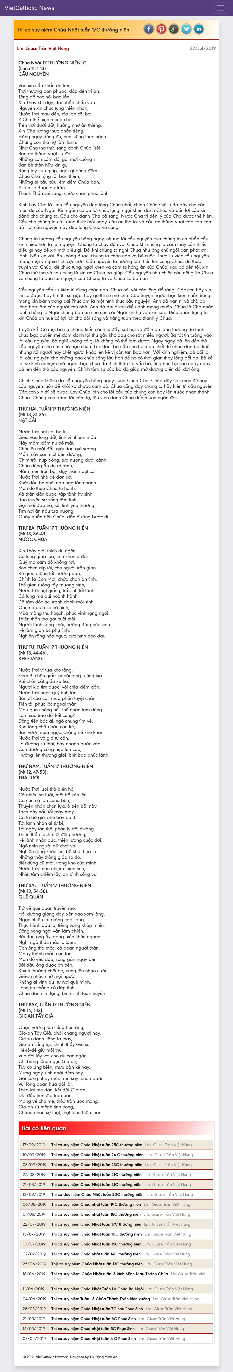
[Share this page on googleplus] (174, 29)
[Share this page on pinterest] (161, 29)
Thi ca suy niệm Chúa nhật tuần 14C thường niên (96, 1254)
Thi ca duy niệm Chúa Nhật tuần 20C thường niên (97, 1194)
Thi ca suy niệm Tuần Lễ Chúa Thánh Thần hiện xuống (100, 1298)
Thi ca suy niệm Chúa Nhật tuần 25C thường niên (96, 1144)
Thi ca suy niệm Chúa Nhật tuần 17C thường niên (96, 1224)
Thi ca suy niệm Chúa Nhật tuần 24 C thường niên (97, 1154)
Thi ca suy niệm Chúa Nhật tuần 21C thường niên (96, 1174)
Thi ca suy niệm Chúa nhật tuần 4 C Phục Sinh (93, 1338)
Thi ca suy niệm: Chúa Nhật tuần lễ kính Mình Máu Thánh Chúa (109, 1273)
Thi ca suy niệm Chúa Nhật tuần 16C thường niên (96, 1234)
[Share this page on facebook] (149, 29)
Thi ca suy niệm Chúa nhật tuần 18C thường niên (96, 1214)
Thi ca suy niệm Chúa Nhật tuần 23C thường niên (96, 1164)
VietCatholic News (29, 8)
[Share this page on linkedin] (199, 29)
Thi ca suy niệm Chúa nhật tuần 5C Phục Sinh (93, 1328)
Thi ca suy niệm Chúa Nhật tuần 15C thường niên (96, 1244)
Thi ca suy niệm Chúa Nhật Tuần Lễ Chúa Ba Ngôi (97, 1288)
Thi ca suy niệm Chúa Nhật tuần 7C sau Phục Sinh (97, 1308)
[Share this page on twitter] (186, 29)
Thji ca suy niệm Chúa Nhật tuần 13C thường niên (97, 1263)
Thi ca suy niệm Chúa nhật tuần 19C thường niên (96, 1204)
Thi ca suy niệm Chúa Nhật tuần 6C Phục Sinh (93, 1318)
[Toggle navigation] (220, 8)
